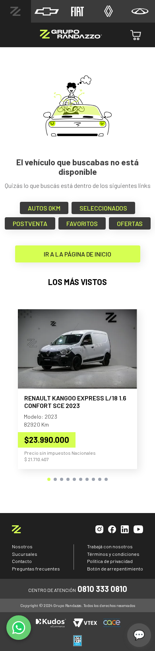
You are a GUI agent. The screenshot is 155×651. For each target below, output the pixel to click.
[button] (48, 479)
